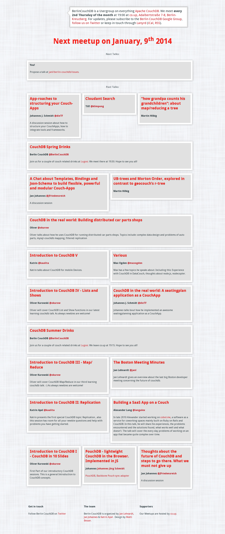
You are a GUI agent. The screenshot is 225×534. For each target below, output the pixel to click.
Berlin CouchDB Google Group (161, 19)
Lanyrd (141, 23)
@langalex (139, 410)
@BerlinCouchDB (59, 154)
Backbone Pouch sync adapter (113, 475)
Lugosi (84, 161)
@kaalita (43, 263)
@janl (133, 370)
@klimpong (97, 106)
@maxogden (135, 263)
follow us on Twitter (86, 23)
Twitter (62, 513)
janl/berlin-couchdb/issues (64, 72)
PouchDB (90, 475)
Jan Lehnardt (126, 513)
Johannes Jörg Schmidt (111, 468)
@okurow (43, 227)
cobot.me (165, 417)
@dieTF (58, 115)
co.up (173, 513)
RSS (157, 23)
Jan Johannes (91, 517)
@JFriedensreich (55, 195)
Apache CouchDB (147, 11)
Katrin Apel (107, 517)
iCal (150, 23)
